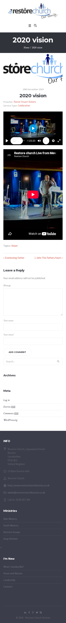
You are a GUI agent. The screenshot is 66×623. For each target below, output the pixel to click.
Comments (10, 413)
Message (7, 285)
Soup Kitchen (10, 538)
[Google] (33, 612)
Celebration (24, 105)
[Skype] (40, 612)
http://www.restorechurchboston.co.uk (28, 485)
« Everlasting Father (13, 257)
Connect (8, 586)
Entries (9, 407)
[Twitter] (37, 612)
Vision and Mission (13, 573)
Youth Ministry (10, 525)
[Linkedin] (25, 612)
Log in (6, 400)
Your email (8, 334)
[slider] (16, 140)
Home (26, 47)
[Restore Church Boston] (33, 11)
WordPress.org (10, 420)
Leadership (9, 580)
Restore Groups (11, 532)
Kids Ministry (10, 518)
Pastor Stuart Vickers (25, 101)
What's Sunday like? (13, 566)
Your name (8, 320)
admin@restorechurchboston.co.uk (26, 492)
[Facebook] (29, 612)
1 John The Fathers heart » (49, 257)
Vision (14, 245)
